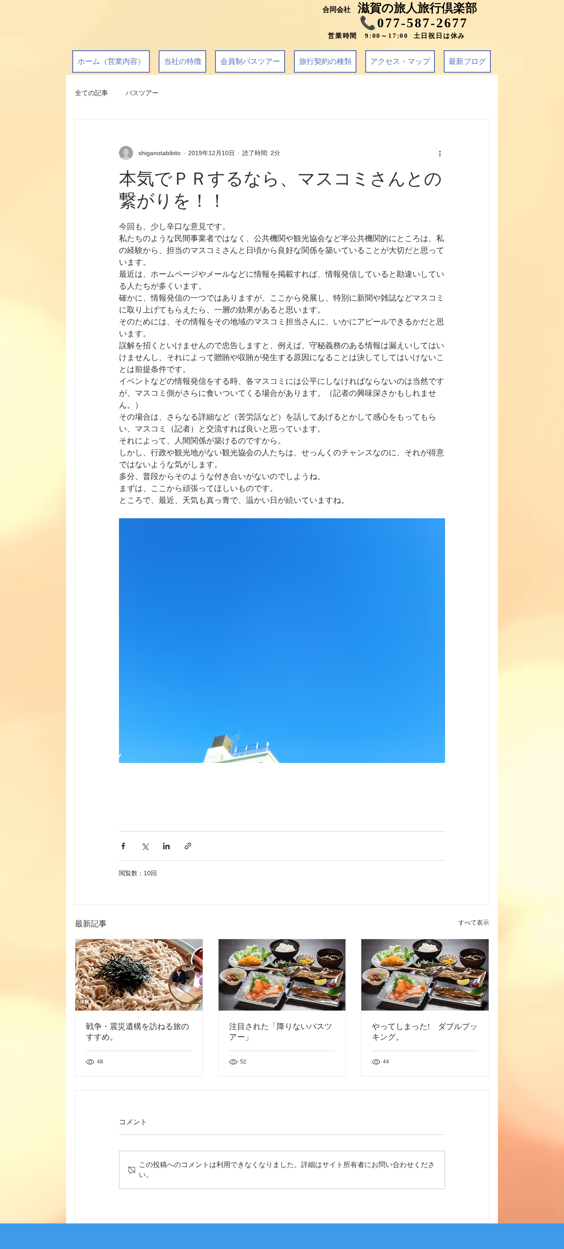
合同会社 (340, 9)
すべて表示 (473, 922)
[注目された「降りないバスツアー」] (282, 975)
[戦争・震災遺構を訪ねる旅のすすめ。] (139, 975)
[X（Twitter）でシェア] (145, 846)
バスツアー (142, 93)
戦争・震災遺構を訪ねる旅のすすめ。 (137, 1031)
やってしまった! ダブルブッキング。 (425, 1031)
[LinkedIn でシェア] (166, 846)
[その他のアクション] (439, 153)
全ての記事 (91, 93)
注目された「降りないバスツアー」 (280, 1031)
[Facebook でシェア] (123, 846)
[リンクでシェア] (188, 846)
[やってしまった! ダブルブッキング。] (425, 975)
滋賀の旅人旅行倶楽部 (417, 8)
